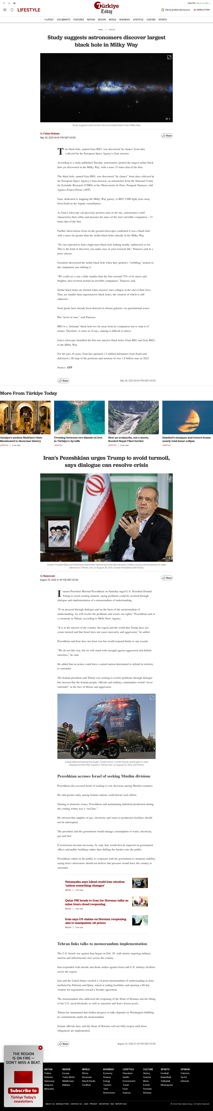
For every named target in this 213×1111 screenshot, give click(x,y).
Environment (129, 1081)
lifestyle (28, 10)
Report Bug (121, 1104)
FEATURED (78, 19)
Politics (47, 1073)
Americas (87, 1077)
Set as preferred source (177, 10)
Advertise (104, 1104)
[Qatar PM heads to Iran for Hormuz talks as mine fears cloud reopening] (140, 901)
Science (127, 1093)
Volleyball (165, 1081)
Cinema (147, 1077)
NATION (91, 19)
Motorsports (167, 1085)
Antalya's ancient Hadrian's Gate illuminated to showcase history (21, 439)
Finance (107, 1077)
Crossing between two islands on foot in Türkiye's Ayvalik (78, 439)
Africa (85, 1073)
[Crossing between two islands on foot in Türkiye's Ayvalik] (79, 417)
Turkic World (68, 1077)
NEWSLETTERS (203, 10)
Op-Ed (184, 1077)
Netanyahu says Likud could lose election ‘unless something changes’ (95, 883)
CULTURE (151, 19)
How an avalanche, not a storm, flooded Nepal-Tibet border (128, 439)
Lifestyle (112, 30)
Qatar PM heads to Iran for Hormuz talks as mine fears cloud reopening (96, 902)
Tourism (107, 1085)
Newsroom (49, 576)
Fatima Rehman (51, 133)
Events (146, 1085)
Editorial (185, 1081)
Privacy (93, 1104)
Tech (105, 1089)
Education (128, 1073)
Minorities (49, 1089)
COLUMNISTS (63, 19)
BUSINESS (124, 19)
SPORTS (163, 19)
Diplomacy (49, 1081)
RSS (112, 1104)
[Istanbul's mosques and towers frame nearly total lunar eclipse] (187, 417)
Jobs (85, 1104)
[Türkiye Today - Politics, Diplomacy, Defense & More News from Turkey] (106, 8)
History (146, 1073)
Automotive (109, 1093)
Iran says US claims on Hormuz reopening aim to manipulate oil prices (95, 921)
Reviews (147, 1093)
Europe (65, 1073)
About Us (50, 1104)
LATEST (50, 19)
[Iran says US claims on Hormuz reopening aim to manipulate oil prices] (140, 920)
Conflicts (86, 1085)
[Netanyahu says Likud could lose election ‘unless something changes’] (140, 883)
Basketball (166, 1077)
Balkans (66, 1085)
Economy (107, 1073)
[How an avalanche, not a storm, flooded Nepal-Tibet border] (133, 417)
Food (125, 1089)
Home (100, 30)
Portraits (147, 1089)
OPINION (185, 1069)
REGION (102, 19)
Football (165, 1073)
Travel (126, 1085)
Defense (48, 1077)
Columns (185, 1073)
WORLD (112, 19)
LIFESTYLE (138, 19)
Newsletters (62, 1104)
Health (126, 1077)
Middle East (68, 1081)
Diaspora (48, 1085)
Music (146, 1081)
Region (68, 890)
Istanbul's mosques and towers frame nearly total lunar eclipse (186, 439)
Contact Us (76, 1104)
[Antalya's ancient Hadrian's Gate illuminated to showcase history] (25, 417)
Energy (106, 1081)
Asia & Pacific (88, 1081)
